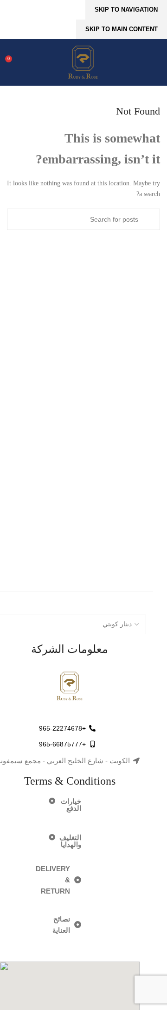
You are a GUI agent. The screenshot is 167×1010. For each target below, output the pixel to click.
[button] (58, 805)
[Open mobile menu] (156, 62)
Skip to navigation (126, 9)
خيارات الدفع (71, 804)
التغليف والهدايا (70, 841)
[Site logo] (83, 62)
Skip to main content (121, 29)
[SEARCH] (149, 219)
